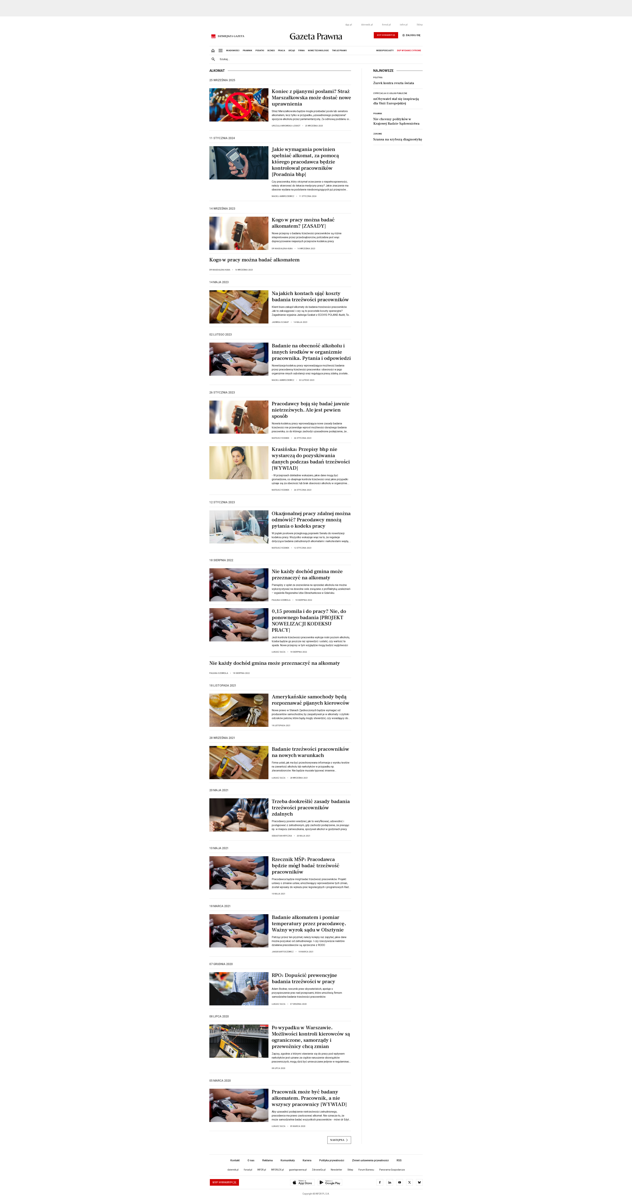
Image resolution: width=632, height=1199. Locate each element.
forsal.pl (386, 24)
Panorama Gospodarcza (392, 1169)
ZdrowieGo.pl (319, 1169)
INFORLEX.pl (277, 1169)
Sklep (420, 24)
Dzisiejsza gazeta (231, 36)
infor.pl (404, 24)
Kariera (307, 1160)
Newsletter (336, 1169)
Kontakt (235, 1160)
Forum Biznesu (366, 1169)
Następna (337, 1140)
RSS (399, 1160)
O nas (251, 1160)
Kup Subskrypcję (386, 35)
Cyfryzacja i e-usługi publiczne (390, 93)
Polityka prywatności (331, 1160)
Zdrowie (377, 134)
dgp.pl (348, 24)
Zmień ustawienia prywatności (370, 1160)
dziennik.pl (367, 24)
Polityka (377, 77)
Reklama (267, 1160)
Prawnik (377, 113)
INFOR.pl (261, 1169)
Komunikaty (288, 1160)
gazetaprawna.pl (298, 1169)
